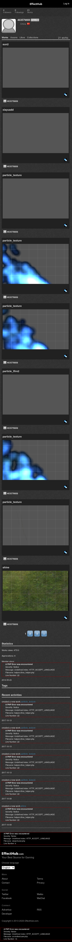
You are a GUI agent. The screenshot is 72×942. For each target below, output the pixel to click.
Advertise (6, 909)
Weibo (40, 894)
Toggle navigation (4, 3)
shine (23, 805)
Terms (40, 878)
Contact (6, 882)
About (5, 878)
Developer (7, 913)
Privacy (41, 882)
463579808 (23, 20)
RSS (39, 909)
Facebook (7, 898)
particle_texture (28, 701)
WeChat (41, 898)
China (23, 23)
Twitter (5, 894)
